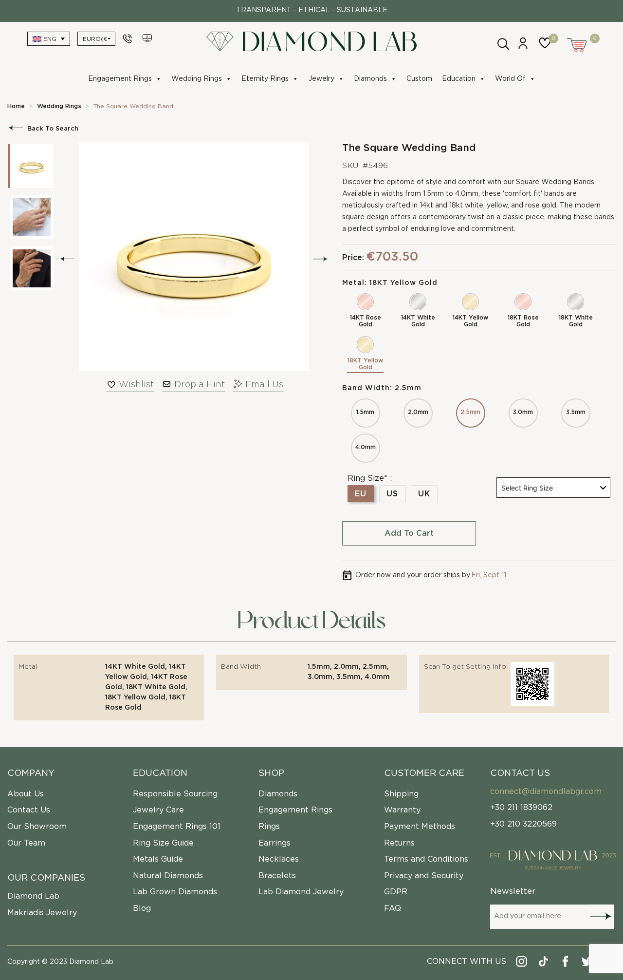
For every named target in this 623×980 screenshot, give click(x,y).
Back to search (52, 129)
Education (459, 78)
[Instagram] (522, 963)
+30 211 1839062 (521, 807)
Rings (269, 826)
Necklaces (278, 859)
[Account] (523, 47)
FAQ (392, 908)
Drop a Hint (199, 384)
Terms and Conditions (426, 859)
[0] (547, 47)
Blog (142, 908)
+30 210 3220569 (523, 824)
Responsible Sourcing (175, 794)
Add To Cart (409, 533)
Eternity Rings (265, 78)
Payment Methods (419, 826)
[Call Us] (129, 38)
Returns (399, 843)
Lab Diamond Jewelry (301, 892)
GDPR (395, 892)
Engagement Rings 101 (176, 826)
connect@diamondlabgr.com (546, 791)
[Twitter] (588, 963)
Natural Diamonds (168, 876)
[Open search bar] (502, 43)
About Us (25, 794)
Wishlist (136, 384)
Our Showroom (37, 826)
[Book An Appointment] (148, 38)
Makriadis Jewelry (42, 913)
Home (16, 106)
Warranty (402, 810)
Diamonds (370, 78)
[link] (16, 106)
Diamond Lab (33, 896)
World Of (510, 78)
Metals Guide (158, 859)
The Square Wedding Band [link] (133, 106)
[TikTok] (544, 963)
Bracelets (277, 876)
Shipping (401, 794)
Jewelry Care (158, 810)
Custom (419, 78)
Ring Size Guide (163, 843)
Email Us (264, 384)
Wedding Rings (196, 78)
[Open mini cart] (578, 43)
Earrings (274, 843)
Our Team (26, 843)
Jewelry (321, 78)
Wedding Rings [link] (59, 106)
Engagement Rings (120, 78)
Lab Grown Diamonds (175, 892)
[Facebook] (566, 963)
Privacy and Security (423, 876)
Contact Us (28, 810)
